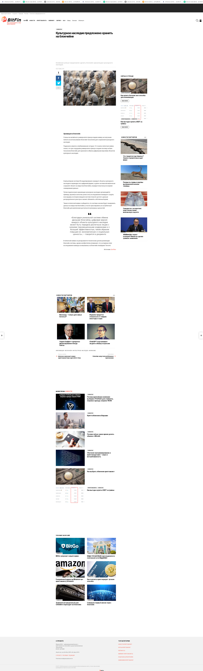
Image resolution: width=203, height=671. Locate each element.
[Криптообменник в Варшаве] (70, 420)
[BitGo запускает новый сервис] (70, 546)
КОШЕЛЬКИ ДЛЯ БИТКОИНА (125, 657)
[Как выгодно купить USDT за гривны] (70, 495)
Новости (32, 20)
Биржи (58, 20)
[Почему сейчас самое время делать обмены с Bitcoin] (70, 439)
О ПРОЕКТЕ (59, 655)
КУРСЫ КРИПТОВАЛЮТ (124, 647)
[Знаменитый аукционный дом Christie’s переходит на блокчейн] (70, 593)
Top (25, 20)
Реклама (26, 13)
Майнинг (51, 20)
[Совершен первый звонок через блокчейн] (101, 593)
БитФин (113, 249)
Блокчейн (69, 350)
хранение (93, 350)
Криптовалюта (41, 20)
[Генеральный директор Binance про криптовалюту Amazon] (70, 569)
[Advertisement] (101, 8)
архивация (60, 350)
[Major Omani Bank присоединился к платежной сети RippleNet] (101, 546)
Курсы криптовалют (6, 13)
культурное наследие (81, 350)
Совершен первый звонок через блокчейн (99, 604)
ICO (64, 20)
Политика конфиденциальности (37, 13)
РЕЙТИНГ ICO (121, 650)
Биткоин (74, 20)
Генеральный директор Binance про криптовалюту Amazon (69, 580)
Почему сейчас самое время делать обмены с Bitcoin (100, 435)
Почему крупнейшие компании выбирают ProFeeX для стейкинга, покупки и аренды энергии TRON (100, 399)
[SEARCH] (197, 21)
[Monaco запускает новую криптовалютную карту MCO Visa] (2, 335)
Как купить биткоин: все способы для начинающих (133, 96)
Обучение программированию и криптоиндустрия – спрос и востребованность (99, 455)
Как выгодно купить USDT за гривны (100, 490)
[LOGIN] (200, 21)
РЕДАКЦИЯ (72, 655)
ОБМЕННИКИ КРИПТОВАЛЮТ (126, 660)
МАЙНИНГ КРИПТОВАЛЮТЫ (125, 653)
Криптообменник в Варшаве (97, 415)
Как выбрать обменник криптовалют (101, 471)
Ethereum (81, 20)
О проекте (14, 13)
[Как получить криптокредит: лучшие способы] (101, 569)
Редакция (21, 13)
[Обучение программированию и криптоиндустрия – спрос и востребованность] (70, 458)
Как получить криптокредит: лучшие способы (100, 580)
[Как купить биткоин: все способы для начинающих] (134, 86)
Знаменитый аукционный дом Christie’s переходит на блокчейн (68, 604)
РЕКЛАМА (65, 655)
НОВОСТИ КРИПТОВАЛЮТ (125, 644)
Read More (125, 100)
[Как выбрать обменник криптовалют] (70, 476)
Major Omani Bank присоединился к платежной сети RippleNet (101, 557)
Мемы (69, 20)
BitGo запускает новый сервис (67, 556)
